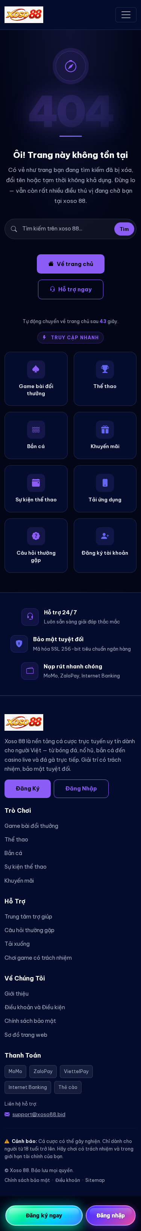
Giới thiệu (17, 993)
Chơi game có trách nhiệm (38, 957)
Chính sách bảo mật (30, 1021)
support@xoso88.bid (38, 1114)
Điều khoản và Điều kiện (35, 1007)
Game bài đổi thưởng (31, 826)
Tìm (124, 229)
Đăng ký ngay (44, 1215)
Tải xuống (17, 943)
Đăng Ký (27, 788)
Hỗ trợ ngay (75, 289)
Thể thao (16, 839)
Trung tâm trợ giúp (28, 916)
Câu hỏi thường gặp (30, 930)
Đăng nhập (111, 1215)
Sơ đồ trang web (26, 1035)
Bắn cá (13, 853)
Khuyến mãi (19, 880)
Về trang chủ (75, 264)
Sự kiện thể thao (26, 866)
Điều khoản (67, 1180)
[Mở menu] (125, 14)
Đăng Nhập (81, 788)
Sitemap (95, 1180)
